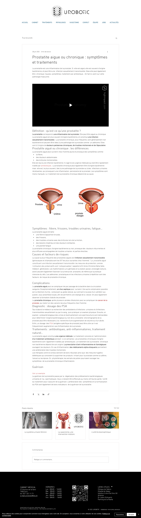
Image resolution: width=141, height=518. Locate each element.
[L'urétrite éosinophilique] (104, 420)
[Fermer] (138, 514)
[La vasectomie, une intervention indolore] (70, 420)
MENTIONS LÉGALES (40, 507)
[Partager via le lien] (48, 394)
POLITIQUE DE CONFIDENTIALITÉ (47, 509)
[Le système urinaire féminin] (37, 420)
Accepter (131, 514)
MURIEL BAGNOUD (115, 509)
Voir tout (116, 408)
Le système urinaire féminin (36, 432)
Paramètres (120, 514)
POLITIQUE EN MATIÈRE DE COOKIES (29, 509)
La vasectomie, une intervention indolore (66, 433)
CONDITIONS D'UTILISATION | (27, 507)
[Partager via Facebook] (33, 394)
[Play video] (70, 105)
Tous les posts (27, 38)
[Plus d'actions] (107, 52)
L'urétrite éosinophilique (101, 432)
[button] (116, 38)
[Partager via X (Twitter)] (38, 394)
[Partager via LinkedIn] (43, 394)
